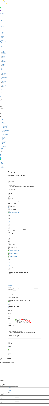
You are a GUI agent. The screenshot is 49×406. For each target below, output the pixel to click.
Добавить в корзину (36, 288)
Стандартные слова (2, 39)
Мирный (1, 45)
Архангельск (2, 161)
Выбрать (9, 194)
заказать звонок (9, 391)
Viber (1, 16)
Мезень (1, 44)
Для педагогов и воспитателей (3, 29)
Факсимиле (2, 21)
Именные (3, 82)
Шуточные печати (3, 56)
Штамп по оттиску (3, 66)
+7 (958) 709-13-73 (2, 361)
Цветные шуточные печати (5, 134)
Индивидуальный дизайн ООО (6, 124)
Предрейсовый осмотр (4, 85)
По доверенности (2, 36)
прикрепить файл (17, 397)
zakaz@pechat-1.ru (5, 361)
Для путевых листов (4, 81)
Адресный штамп (2, 30)
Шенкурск (1, 48)
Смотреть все (24, 229)
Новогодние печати (2, 28)
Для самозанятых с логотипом (6, 130)
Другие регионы (2, 49)
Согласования (2, 38)
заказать (10, 323)
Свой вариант (10, 287)
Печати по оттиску (2, 26)
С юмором (3, 86)
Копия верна (2, 35)
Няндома (1, 46)
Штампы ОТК (2, 40)
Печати (1, 20)
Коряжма (1, 43)
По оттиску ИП (4, 121)
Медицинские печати (4, 52)
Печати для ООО (2, 24)
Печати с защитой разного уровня (4, 25)
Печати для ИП (3, 50)
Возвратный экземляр (4, 58)
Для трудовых (2, 33)
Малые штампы (3, 62)
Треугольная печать (5, 126)
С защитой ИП (4, 120)
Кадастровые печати (4, 53)
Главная (9, 177)
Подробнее (9, 204)
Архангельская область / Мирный (3, 1)
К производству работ (3, 34)
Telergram (1, 17)
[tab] (24, 328)
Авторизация (3, 13)
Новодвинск (2, 165)
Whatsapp (1, 19)
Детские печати (3, 54)
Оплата (1, 68)
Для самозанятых (2, 27)
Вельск (1, 42)
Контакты (1, 23)
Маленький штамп (5, 127)
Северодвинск (2, 47)
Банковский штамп (2, 31)
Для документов (2, 32)
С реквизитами (2, 37)
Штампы (1, 78)
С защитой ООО (4, 123)
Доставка (1, 22)
